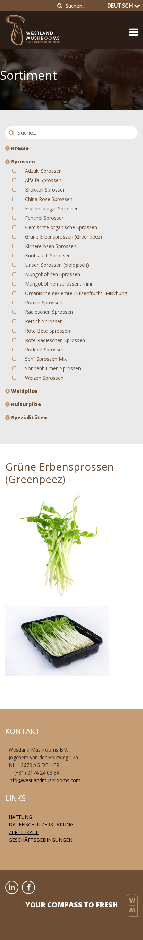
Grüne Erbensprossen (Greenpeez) (63, 236)
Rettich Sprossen (44, 321)
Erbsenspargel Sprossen (52, 208)
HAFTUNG (20, 817)
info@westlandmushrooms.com (45, 780)
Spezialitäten (28, 417)
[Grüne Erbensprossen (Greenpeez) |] (32, 28)
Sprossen (22, 161)
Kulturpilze (25, 404)
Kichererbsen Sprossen (50, 246)
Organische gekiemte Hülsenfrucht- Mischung (76, 293)
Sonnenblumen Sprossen (53, 368)
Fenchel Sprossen (45, 218)
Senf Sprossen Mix (46, 359)
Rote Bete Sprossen (47, 330)
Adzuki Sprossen (43, 171)
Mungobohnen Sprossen (52, 274)
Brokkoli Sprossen (45, 189)
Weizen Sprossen (44, 377)
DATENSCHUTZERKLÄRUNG (41, 824)
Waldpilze (23, 391)
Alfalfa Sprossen (43, 180)
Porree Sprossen (43, 302)
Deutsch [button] (120, 5)
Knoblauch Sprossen (48, 255)
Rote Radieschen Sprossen (55, 340)
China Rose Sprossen (49, 199)
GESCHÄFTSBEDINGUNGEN (41, 840)
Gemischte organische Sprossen (61, 227)
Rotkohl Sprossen (45, 349)
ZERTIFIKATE (24, 832)
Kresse (19, 148)
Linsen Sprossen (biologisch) (57, 265)
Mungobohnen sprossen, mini (58, 283)
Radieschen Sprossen (49, 312)
